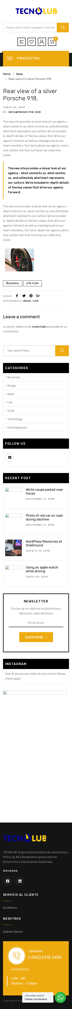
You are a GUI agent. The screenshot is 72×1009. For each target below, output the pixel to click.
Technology (14, 419)
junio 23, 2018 (14, 107)
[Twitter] (24, 296)
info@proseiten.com (24, 112)
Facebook (9, 457)
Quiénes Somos (13, 931)
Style (10, 411)
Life (36, 301)
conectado (39, 326)
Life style (32, 283)
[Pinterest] (31, 296)
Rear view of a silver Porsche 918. (30, 95)
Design (11, 385)
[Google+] (38, 296)
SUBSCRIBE (35, 637)
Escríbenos (10, 907)
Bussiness (12, 283)
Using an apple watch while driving (42, 569)
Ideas (27, 301)
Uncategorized (17, 427)
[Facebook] (17, 296)
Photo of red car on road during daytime (44, 517)
